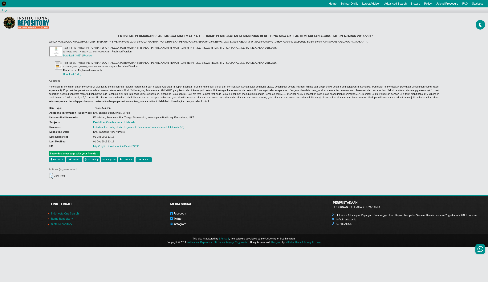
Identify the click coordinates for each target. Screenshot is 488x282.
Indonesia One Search (65, 213)
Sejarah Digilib (349, 3)
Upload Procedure (447, 3)
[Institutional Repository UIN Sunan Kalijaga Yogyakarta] (26, 22)
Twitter (75, 159)
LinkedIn (127, 159)
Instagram (179, 224)
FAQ (465, 3)
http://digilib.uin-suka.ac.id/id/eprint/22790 (116, 146)
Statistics (477, 3)
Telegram (110, 159)
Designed (276, 242)
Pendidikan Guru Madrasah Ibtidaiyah (114, 122)
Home (333, 3)
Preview (87, 55)
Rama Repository (62, 218)
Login (5, 10)
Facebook (58, 159)
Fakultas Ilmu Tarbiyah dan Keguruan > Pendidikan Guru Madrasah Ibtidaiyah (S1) (138, 127)
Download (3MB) (72, 55)
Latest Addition (371, 3)
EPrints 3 (224, 238)
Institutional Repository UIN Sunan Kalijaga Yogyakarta (217, 242)
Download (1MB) (72, 74)
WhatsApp (93, 159)
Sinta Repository (61, 224)
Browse (415, 3)
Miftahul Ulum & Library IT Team (303, 242)
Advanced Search (395, 3)
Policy (428, 3)
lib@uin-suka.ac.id (346, 219)
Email (145, 159)
